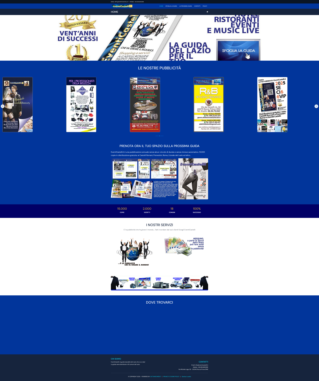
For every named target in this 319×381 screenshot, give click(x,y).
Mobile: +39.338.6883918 (200, 367)
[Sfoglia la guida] (159, 38)
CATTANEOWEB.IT (155, 376)
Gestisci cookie (186, 376)
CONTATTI (197, 6)
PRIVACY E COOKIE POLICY (171, 376)
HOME (161, 6)
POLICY (205, 6)
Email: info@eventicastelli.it (199, 365)
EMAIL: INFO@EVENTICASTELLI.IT (119, 1)
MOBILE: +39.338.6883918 (137, 1)
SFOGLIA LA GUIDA (171, 6)
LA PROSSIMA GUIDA (185, 6)
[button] (156, 135)
